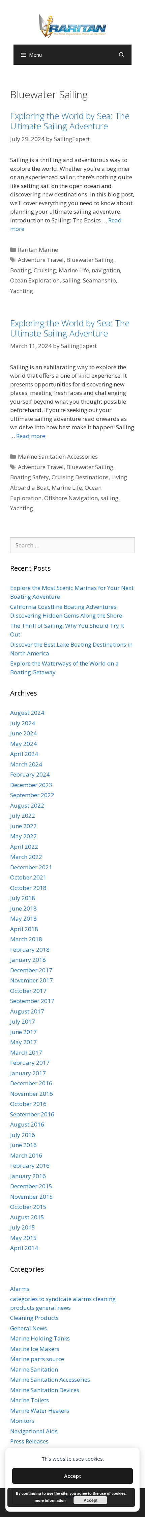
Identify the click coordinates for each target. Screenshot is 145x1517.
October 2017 (28, 991)
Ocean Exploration (35, 280)
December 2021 (31, 867)
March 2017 (26, 1052)
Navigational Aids (34, 1431)
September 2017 (32, 1001)
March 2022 (26, 857)
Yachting (21, 291)
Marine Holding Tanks (40, 1338)
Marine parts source (37, 1359)
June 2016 (23, 1145)
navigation (106, 270)
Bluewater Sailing (89, 260)
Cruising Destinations (80, 477)
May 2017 (23, 1042)
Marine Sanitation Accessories (58, 456)
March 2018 (26, 939)
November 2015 (31, 1196)
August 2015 (27, 1217)
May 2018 (23, 918)
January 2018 (28, 960)
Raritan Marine (38, 249)
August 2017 (27, 1011)
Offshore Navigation (71, 498)
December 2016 (31, 1083)
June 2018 (23, 908)
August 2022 (27, 805)
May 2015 (23, 1238)
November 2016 (31, 1094)
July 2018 (22, 898)
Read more (30, 436)
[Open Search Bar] (122, 55)
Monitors (22, 1421)
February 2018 (30, 949)
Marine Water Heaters (39, 1410)
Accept (72, 1475)
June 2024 (23, 733)
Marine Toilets (29, 1400)
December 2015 (31, 1186)
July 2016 (22, 1135)
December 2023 (31, 785)
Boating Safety (29, 477)
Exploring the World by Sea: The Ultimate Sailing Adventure (69, 121)
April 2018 (24, 929)
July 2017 (22, 1021)
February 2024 (30, 774)
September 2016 (32, 1114)
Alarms (19, 1289)
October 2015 (28, 1207)
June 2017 (23, 1032)
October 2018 (28, 888)
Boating (20, 270)
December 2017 (31, 970)
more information (50, 1500)
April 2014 (24, 1248)
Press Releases (29, 1441)
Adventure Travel (41, 260)
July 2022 (22, 815)
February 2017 (30, 1062)
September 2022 (32, 795)
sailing (71, 280)
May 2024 (23, 744)
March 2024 (26, 764)
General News (28, 1328)
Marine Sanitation (34, 1369)
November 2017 (31, 980)
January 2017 (28, 1073)
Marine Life (74, 270)
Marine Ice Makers (34, 1349)
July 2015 (22, 1227)
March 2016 (26, 1155)
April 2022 (24, 846)
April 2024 (24, 754)
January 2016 (28, 1176)
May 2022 (23, 836)
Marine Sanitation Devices (44, 1390)
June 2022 (23, 826)
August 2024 (27, 712)
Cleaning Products (34, 1318)
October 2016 (28, 1104)
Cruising (45, 270)
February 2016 (30, 1165)
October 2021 (28, 877)
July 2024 (22, 723)
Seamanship (99, 280)
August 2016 (27, 1124)
